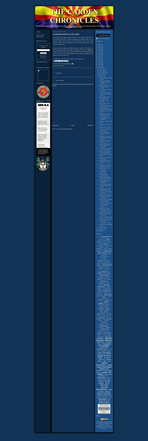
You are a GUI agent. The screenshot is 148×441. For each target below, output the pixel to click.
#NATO (104, 297)
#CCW (110, 249)
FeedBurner (43, 57)
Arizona (108, 336)
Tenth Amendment (102, 396)
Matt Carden (40, 36)
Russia (107, 383)
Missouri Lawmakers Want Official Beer (104, 152)
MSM (107, 376)
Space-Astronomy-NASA (103, 392)
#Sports (100, 320)
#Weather (104, 334)
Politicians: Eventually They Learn (66, 34)
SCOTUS (104, 385)
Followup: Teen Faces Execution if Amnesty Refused (105, 138)
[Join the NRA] (43, 98)
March (101, 76)
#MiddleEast (100, 295)
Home (73, 125)
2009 (99, 66)
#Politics (107, 309)
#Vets (99, 334)
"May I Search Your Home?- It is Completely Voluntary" (105, 105)
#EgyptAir (99, 265)
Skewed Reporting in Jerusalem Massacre (105, 177)
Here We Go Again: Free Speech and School (104, 133)
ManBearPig (104, 369)
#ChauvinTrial (100, 251)
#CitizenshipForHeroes (104, 252)
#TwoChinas (101, 330)
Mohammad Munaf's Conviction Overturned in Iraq (104, 221)
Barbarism (101, 342)
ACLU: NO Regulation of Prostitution (105, 129)
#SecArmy (108, 317)
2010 (99, 64)
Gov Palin (107, 357)
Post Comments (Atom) (66, 129)
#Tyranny (108, 330)
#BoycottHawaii (108, 248)
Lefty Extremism (104, 367)
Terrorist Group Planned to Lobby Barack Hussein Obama (105, 201)
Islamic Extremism (101, 364)
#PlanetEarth (101, 309)
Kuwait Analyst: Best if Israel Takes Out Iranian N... (105, 145)
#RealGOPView (101, 313)
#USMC (99, 333)
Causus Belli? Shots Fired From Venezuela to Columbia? (104, 170)
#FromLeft (104, 270)
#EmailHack (101, 268)
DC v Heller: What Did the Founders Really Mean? (105, 94)
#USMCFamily (107, 333)
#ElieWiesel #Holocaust (104, 266)
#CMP (109, 254)
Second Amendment (102, 388)
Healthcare (101, 359)
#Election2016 (107, 265)
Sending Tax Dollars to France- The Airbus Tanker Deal (105, 196)
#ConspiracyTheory (104, 259)
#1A (99, 236)
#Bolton (106, 247)
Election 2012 (102, 349)
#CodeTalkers (104, 255)
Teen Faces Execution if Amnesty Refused (105, 149)
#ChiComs (108, 251)
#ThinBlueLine (101, 327)
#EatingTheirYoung (106, 263)
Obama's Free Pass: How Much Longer (104, 114)
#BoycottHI (98, 249)
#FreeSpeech (107, 269)
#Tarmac (108, 324)
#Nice (101, 302)
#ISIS (100, 285)
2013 (99, 59)
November (102, 71)
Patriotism (101, 378)
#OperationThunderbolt (104, 305)
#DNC (98, 263)
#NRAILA (101, 304)
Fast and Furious (105, 350)
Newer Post (55, 125)
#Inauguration (107, 279)
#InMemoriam (101, 283)
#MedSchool (107, 292)
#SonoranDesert (107, 319)
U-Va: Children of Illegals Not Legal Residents (104, 118)
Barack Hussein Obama (104, 339)
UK (109, 399)
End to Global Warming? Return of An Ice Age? (105, 217)
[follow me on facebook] (103, 38)
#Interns (108, 283)
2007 (99, 230)
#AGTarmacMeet (107, 241)
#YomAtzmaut (100, 336)
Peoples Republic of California (104, 378)
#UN (100, 332)
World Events (104, 403)
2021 (99, 47)
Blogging (108, 342)
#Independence (104, 280)
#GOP (99, 273)
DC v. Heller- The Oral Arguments (105, 90)
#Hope (108, 278)
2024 (99, 46)
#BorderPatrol (100, 248)
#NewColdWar (107, 300)
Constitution (104, 346)
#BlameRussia (100, 245)
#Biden (106, 244)
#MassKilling (106, 290)
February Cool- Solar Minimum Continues (105, 165)
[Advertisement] (64, 431)
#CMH (104, 254)
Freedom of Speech (104, 354)
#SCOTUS (101, 318)
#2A (108, 240)
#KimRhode (100, 289)
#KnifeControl (107, 289)
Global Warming (104, 356)
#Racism (106, 310)
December (102, 69)
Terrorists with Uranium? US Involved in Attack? (105, 205)
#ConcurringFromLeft (104, 256)
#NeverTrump (100, 300)
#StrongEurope (101, 324)
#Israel (108, 286)
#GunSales (100, 276)
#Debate (100, 262)
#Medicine (100, 292)
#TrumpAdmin (104, 329)
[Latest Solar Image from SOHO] (43, 80)
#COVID (100, 261)
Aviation (100, 338)
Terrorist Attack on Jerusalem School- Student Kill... (104, 181)
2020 (99, 49)
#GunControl (104, 275)
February (102, 227)
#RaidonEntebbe (104, 312)
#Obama (108, 304)
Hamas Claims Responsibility (103, 174)
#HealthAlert (102, 278)
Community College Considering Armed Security (105, 82)
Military (100, 374)
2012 (99, 61)
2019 (99, 51)
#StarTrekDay (104, 322)
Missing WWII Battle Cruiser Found (104, 97)
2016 (99, 54)
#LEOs (99, 290)
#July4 (99, 288)
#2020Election (106, 236)
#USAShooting (105, 332)
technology (107, 394)
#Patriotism (101, 308)
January (101, 229)
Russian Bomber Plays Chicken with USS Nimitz (105, 186)
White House (104, 401)
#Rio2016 (108, 313)
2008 (99, 67)
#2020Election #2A (104, 238)
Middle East (106, 372)
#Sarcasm (109, 315)
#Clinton (100, 254)
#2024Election (101, 240)
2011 (99, 62)
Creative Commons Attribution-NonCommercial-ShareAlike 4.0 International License (104, 426)
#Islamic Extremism (103, 285)
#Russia (103, 315)
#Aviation (108, 242)
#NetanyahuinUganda (104, 299)
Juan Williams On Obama (103, 101)
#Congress (104, 258)
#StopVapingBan (104, 323)
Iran (104, 361)
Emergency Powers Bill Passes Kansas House (105, 87)
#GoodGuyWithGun (104, 272)
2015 (99, 56)
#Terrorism (104, 326)
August (101, 74)
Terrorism (61, 65)
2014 (99, 57)
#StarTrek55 (106, 320)
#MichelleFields (108, 293)
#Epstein (100, 269)
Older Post (90, 125)
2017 (99, 52)
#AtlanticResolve (101, 242)
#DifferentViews (106, 262)
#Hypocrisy (100, 279)
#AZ (101, 244)
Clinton (99, 344)
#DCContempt (107, 261)
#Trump (108, 327)
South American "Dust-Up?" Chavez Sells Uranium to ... (105, 214)
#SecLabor (99, 319)
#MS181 (110, 296)
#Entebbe (107, 268)
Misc (106, 374)
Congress (107, 344)
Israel (109, 365)
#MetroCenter (100, 293)
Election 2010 (104, 347)
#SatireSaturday (104, 316)
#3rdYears (99, 241)
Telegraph (89, 50)
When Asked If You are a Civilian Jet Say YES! (105, 162)
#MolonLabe (108, 295)
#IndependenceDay (104, 282)
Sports (99, 394)
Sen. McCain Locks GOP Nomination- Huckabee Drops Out (105, 209)
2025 (99, 44)
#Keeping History (106, 288)
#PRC (101, 310)
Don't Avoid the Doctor (105, 127)
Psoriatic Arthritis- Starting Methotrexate (105, 108)
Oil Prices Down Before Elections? (105, 158)
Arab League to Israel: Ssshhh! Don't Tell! (105, 189)
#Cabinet (105, 249)
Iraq (58, 65)
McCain (99, 371)
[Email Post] (72, 63)
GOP (100, 357)
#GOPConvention (107, 273)
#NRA (106, 302)
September (102, 73)
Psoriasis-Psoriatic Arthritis (104, 381)
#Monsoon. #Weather (102, 296)
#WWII (109, 334)
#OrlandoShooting (104, 306)
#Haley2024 (107, 276)
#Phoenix (108, 308)
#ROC (98, 315)
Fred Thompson (104, 352)
